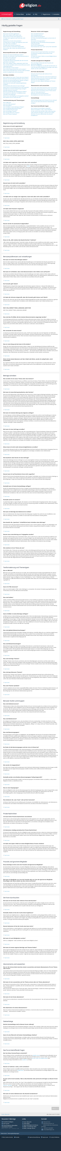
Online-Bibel (27, 1123)
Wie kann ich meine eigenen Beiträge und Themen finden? (43, 81)
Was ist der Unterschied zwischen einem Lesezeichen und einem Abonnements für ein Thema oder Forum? (44, 88)
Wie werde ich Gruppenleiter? (38, 41)
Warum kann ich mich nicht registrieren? (12, 36)
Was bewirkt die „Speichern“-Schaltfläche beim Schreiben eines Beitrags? (14, 93)
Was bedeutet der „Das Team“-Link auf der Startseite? (44, 46)
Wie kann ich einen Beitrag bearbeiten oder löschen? (16, 78)
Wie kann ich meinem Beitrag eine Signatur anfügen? (16, 80)
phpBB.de (24, 1059)
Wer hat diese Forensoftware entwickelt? (41, 108)
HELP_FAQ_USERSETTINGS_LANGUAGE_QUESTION (15, 63)
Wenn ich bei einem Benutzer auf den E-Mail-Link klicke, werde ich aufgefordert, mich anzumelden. (16, 71)
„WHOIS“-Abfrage (7, 1085)
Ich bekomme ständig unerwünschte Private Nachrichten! (41, 54)
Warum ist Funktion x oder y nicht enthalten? (41, 109)
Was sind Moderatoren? (37, 35)
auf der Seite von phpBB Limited (39, 1058)
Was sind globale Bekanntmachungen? (12, 108)
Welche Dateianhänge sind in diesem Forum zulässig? (44, 100)
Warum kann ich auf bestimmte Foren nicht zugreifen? (16, 87)
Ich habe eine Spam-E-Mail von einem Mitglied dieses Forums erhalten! (44, 56)
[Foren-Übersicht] (30, 6)
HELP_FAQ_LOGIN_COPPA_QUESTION (12, 35)
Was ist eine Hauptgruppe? (37, 45)
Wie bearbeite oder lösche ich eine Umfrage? (14, 86)
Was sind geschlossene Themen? (11, 112)
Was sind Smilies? (7, 105)
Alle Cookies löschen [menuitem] (8, 1137)
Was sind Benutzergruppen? (38, 36)
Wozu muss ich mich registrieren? (11, 33)
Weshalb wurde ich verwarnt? (10, 90)
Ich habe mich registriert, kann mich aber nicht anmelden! (14, 38)
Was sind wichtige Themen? (10, 111)
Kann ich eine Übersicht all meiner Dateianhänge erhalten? (42, 102)
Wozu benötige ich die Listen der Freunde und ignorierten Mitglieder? (42, 63)
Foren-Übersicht (5, 1114)
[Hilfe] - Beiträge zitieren (29, 1128)
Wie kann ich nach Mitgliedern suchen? (40, 79)
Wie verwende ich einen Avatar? (11, 67)
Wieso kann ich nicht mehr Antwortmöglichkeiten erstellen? (14, 83)
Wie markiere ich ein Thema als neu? (12, 97)
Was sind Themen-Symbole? (10, 114)
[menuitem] (19, 14)
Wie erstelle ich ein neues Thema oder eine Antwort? (16, 77)
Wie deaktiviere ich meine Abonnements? (41, 95)
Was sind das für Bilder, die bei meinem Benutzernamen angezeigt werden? (16, 65)
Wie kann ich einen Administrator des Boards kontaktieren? (42, 114)
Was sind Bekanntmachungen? (10, 109)
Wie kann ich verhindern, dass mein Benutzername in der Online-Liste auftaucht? (16, 56)
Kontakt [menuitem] (17, 1137)
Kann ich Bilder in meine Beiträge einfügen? (13, 107)
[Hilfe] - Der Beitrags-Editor (30, 1126)
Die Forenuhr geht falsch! (9, 59)
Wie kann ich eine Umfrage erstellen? (12, 81)
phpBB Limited (36, 1055)
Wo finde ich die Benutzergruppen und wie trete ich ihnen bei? (43, 38)
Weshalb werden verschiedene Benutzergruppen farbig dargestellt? (43, 43)
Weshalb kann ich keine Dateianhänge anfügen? (14, 88)
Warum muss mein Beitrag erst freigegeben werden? (16, 96)
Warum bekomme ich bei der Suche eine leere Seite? (43, 78)
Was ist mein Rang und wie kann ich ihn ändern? (14, 69)
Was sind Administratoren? (37, 33)
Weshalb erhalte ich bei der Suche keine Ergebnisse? (44, 76)
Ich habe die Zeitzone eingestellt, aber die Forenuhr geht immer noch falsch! (15, 61)
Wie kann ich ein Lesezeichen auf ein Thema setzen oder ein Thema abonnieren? (43, 91)
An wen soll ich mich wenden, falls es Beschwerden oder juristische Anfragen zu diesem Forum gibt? (43, 111)
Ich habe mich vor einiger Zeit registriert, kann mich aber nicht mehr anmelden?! (15, 43)
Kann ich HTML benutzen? (9, 104)
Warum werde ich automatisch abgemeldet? (13, 46)
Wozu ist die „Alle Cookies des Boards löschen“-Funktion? (14, 48)
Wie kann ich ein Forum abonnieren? (40, 93)
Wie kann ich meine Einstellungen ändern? (13, 54)
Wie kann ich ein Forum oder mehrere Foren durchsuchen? (41, 74)
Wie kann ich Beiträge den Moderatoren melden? (15, 91)
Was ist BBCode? (7, 102)
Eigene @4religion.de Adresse (31, 1125)
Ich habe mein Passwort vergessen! (11, 45)
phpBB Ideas (20, 1070)
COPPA (28, 166)
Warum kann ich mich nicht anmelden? (12, 41)
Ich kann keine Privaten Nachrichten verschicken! (43, 52)
